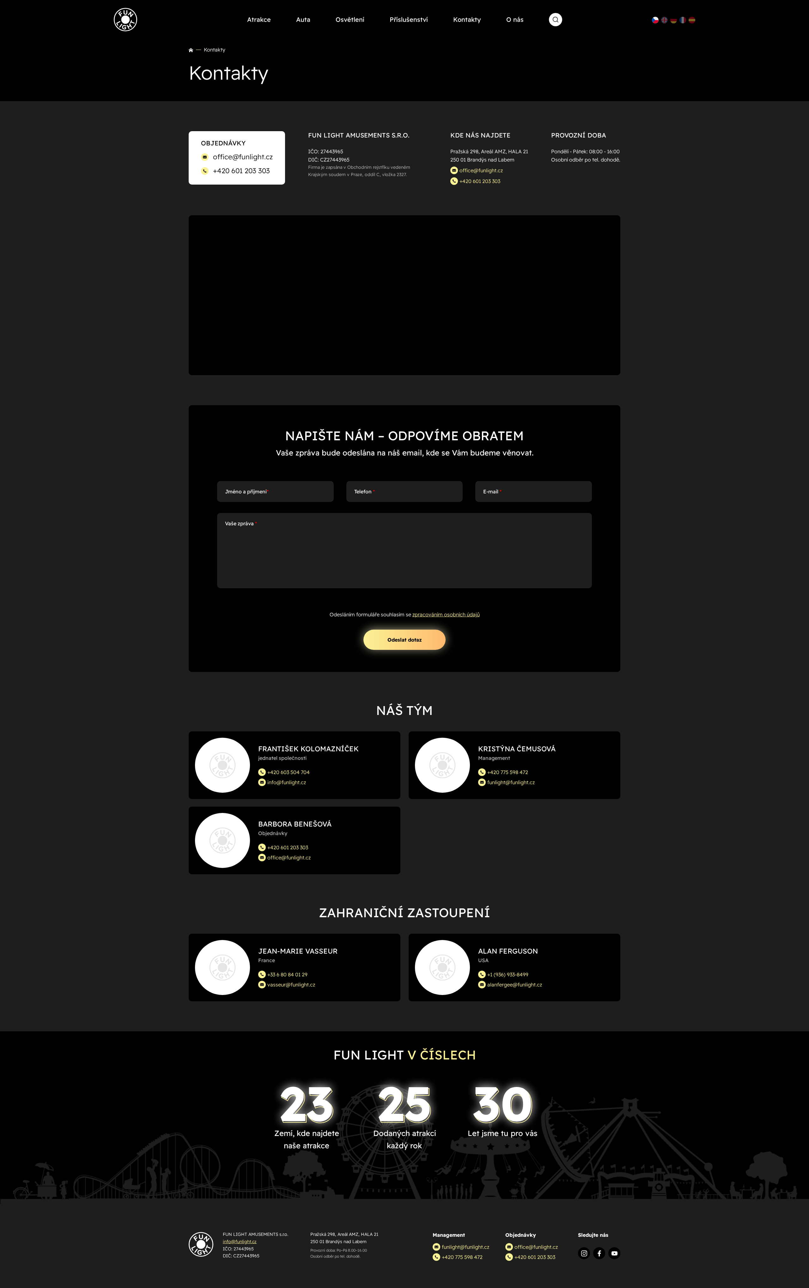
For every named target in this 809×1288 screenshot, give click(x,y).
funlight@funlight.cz (511, 782)
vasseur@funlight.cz (291, 984)
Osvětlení (350, 19)
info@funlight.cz (286, 782)
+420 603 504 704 (288, 772)
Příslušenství (409, 19)
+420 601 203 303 (241, 170)
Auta (303, 19)
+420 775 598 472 (507, 772)
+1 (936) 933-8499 (507, 974)
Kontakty (467, 19)
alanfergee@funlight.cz (514, 984)
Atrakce (259, 19)
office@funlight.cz (243, 156)
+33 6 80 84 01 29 (287, 974)
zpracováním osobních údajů (446, 614)
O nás (515, 19)
